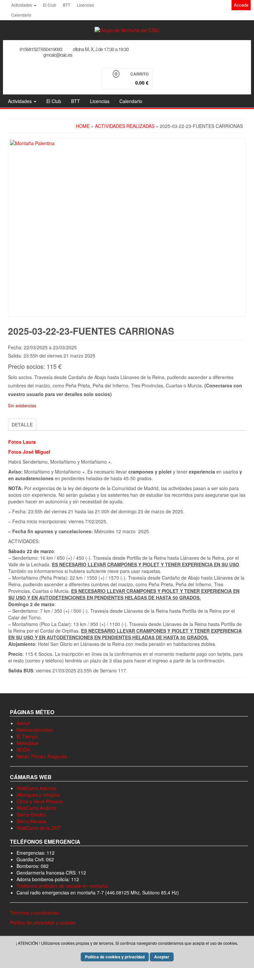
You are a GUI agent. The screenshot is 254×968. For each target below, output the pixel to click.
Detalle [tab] (22, 424)
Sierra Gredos (31, 814)
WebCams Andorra (37, 808)
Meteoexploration (35, 729)
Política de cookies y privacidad (115, 957)
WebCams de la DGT (39, 828)
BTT (66, 5)
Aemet (23, 723)
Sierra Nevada (32, 821)
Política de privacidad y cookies (42, 922)
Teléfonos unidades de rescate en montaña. (63, 886)
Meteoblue (28, 743)
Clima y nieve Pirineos (40, 801)
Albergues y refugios (38, 794)
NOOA (23, 749)
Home (83, 126)
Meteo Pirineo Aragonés (42, 756)
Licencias (85, 5)
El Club (49, 5)
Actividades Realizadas (124, 126)
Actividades (22, 5)
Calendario (21, 15)
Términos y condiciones (34, 912)
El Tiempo (27, 736)
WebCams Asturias (37, 788)
